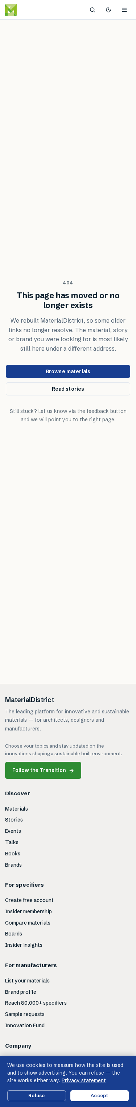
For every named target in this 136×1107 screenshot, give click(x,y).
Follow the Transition (43, 770)
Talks (11, 842)
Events (13, 831)
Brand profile (20, 992)
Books (12, 853)
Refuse (36, 1095)
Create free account (29, 900)
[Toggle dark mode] (108, 9)
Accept (99, 1095)
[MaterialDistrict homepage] (27, 10)
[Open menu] (124, 9)
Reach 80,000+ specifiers (36, 1003)
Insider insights (23, 945)
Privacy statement (84, 1080)
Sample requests (25, 1014)
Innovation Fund (25, 1025)
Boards (13, 933)
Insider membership (28, 911)
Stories (14, 819)
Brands (13, 865)
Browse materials (68, 371)
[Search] (92, 9)
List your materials (27, 980)
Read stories (68, 389)
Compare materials (27, 922)
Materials (16, 808)
